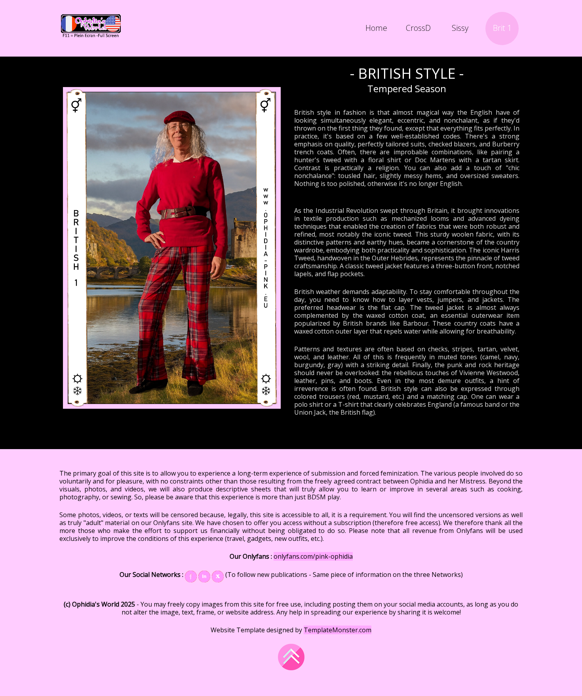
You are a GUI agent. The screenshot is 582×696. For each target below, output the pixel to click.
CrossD (418, 28)
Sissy (460, 28)
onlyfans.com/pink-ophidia (313, 556)
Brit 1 (502, 28)
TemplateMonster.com (337, 630)
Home (376, 28)
